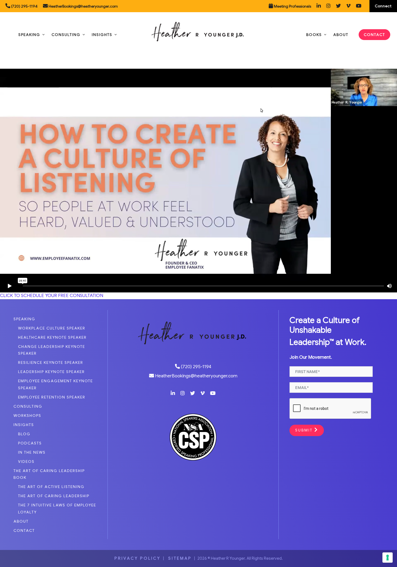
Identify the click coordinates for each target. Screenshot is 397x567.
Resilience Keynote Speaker (50, 362)
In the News (32, 452)
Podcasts (30, 443)
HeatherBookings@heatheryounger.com (83, 6)
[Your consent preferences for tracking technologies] (387, 557)
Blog (24, 433)
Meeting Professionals (292, 6)
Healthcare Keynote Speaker (52, 337)
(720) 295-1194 (24, 6)
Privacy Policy (138, 558)
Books (314, 34)
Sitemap (179, 558)
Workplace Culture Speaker (51, 328)
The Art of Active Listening (51, 486)
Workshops (27, 415)
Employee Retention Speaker (51, 397)
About (340, 34)
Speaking (29, 34)
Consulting (66, 34)
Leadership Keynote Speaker (51, 371)
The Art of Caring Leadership (53, 495)
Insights (102, 34)
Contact (374, 34)
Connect (383, 6)
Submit (304, 430)
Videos (26, 461)
